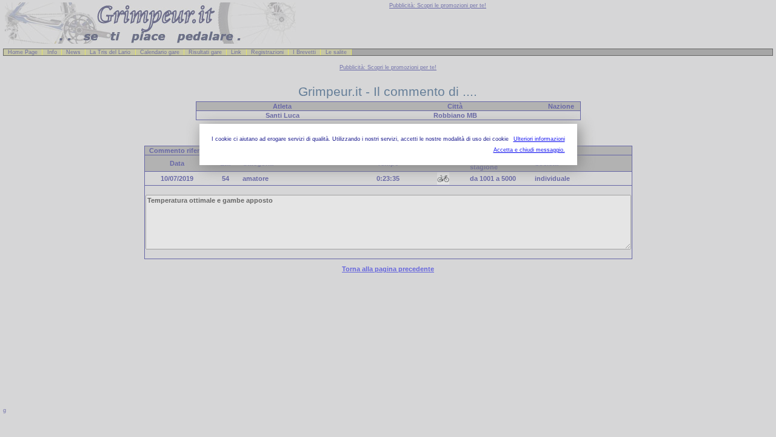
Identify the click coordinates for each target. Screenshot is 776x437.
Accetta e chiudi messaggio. (529, 150)
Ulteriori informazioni (539, 139)
